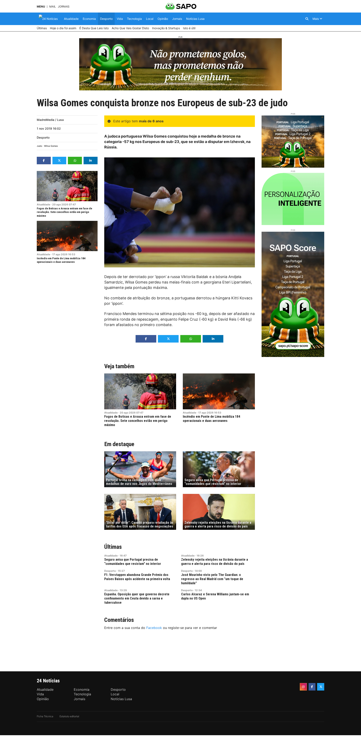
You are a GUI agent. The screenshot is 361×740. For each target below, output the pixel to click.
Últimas (113, 546)
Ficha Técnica (45, 716)
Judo (39, 146)
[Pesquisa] (306, 19)
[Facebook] (312, 687)
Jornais (63, 6)
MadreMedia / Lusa (50, 119)
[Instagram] (303, 687)
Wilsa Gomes (51, 146)
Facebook (154, 628)
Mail (52, 6)
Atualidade (43, 204)
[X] (320, 687)
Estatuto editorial (69, 716)
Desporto (43, 137)
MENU (41, 6)
